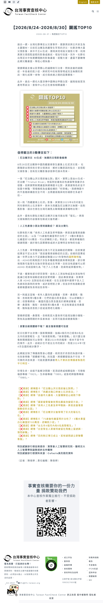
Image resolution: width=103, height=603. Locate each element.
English (83, 2)
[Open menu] (97, 11)
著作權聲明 (82, 594)
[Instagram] (14, 2)
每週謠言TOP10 (59, 34)
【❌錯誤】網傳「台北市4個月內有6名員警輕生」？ (47, 425)
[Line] (5, 2)
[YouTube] (9, 2)
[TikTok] (18, 2)
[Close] (17, 582)
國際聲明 (74, 257)
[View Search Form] (93, 11)
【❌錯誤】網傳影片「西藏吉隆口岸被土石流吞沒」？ (47, 392)
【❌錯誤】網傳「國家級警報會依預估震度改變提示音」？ (50, 402)
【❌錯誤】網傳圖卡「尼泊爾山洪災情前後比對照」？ (47, 388)
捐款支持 (95, 2)
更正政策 (71, 594)
